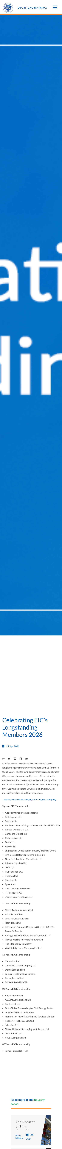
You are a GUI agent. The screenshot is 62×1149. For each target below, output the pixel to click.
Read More (18, 1136)
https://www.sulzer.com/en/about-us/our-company (30, 799)
